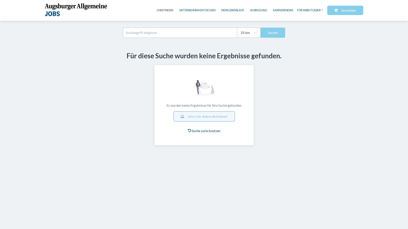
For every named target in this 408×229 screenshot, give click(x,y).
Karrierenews (283, 10)
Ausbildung (258, 10)
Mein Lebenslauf (232, 10)
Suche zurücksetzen (206, 131)
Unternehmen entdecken (197, 10)
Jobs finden (165, 10)
